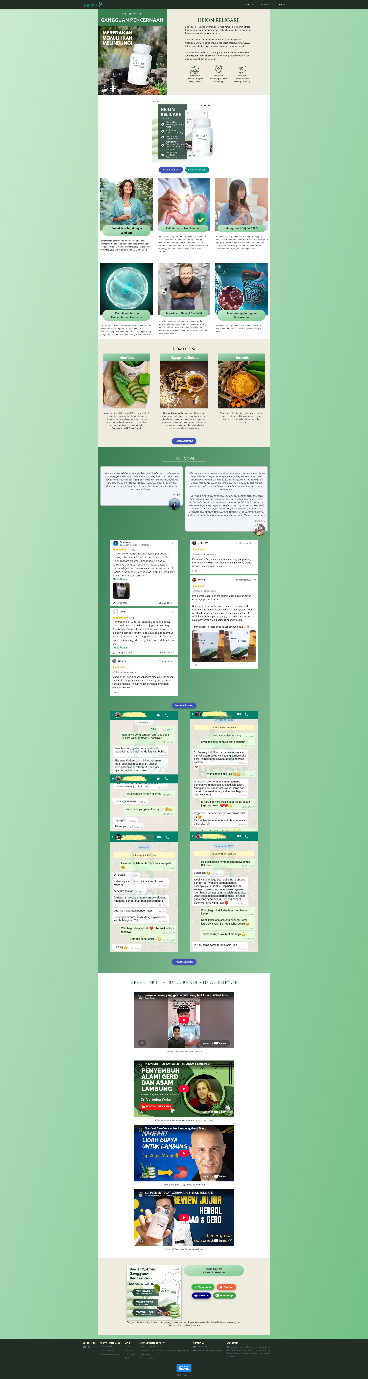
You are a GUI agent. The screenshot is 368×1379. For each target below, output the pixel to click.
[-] (84, 1347)
